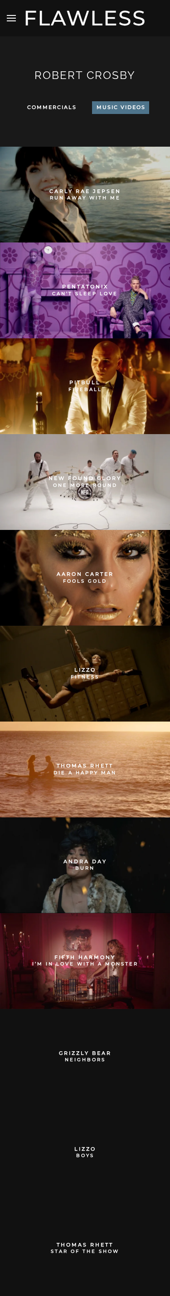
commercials (52, 107)
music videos (121, 107)
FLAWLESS (85, 18)
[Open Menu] (11, 18)
